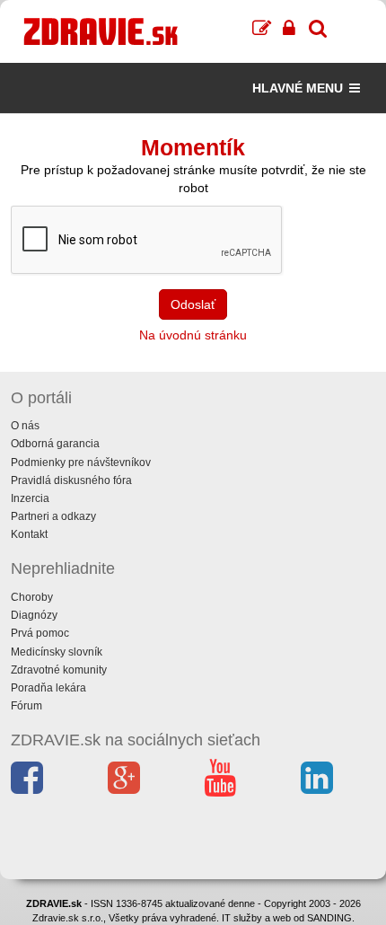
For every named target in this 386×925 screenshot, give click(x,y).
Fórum (26, 706)
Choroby (32, 597)
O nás (25, 425)
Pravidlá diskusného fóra (71, 480)
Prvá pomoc (40, 633)
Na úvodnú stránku (193, 335)
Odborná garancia (55, 443)
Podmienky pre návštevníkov (81, 462)
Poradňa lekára (48, 688)
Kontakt (29, 534)
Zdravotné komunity (59, 670)
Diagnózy (34, 615)
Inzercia (30, 498)
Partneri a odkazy (53, 516)
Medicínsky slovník (56, 652)
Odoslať (193, 304)
